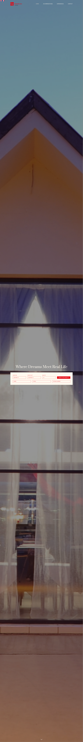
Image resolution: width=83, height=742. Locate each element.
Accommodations (48, 3)
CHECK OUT (30, 375)
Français (3, 0)
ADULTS (44, 375)
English (1, 0)
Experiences (60, 3)
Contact (70, 3)
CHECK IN (15, 375)
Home (37, 3)
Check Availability (63, 377)
